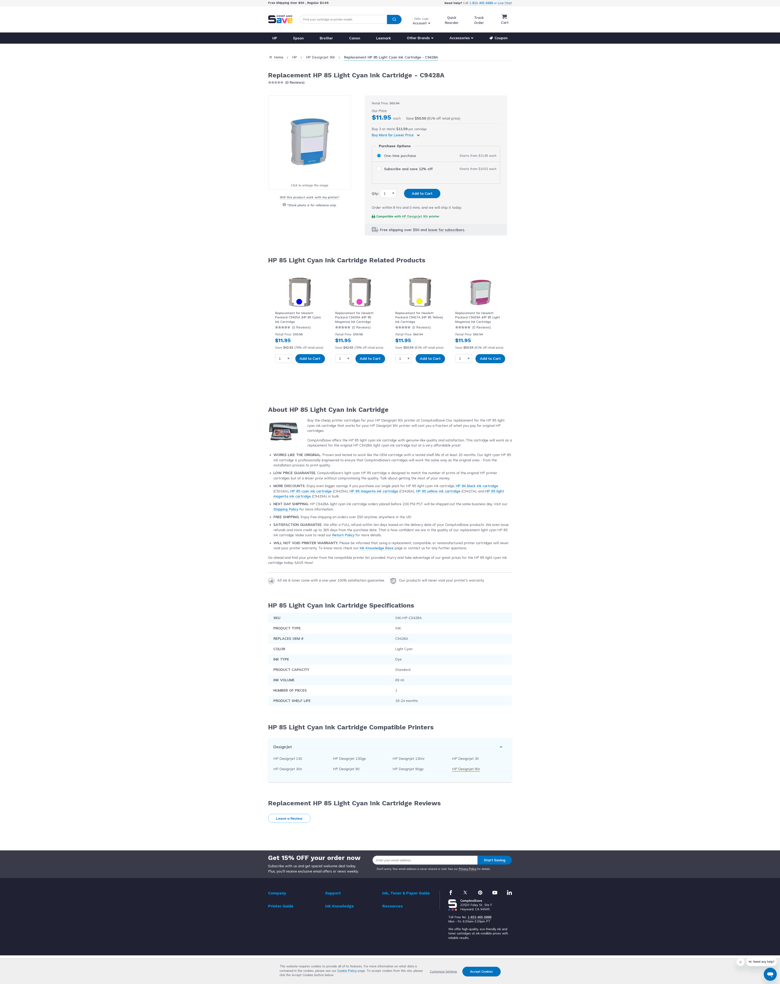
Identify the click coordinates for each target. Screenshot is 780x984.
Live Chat (505, 3)
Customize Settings (443, 971)
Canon (354, 38)
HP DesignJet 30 (465, 758)
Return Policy (343, 535)
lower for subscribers (446, 230)
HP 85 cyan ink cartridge (311, 491)
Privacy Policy (468, 868)
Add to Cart (310, 358)
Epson (298, 38)
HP (274, 38)
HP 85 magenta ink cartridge (374, 491)
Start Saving (494, 860)
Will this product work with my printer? (309, 197)
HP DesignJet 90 (346, 769)
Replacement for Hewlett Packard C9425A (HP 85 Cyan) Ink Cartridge (298, 317)
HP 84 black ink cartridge (477, 486)
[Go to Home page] (280, 19)
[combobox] (350, 19)
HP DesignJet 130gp (349, 758)
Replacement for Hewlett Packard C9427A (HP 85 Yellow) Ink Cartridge (419, 317)
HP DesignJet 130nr (409, 758)
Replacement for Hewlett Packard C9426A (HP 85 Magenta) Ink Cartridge (354, 317)
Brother (326, 38)
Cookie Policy (347, 971)
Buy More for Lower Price (393, 135)
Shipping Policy (285, 509)
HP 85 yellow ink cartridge (438, 491)
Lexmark (383, 38)
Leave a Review (289, 818)
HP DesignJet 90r (415, 216)
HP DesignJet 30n (287, 769)
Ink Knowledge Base (376, 548)
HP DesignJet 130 (287, 758)
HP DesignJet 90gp (408, 769)
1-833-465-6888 (481, 3)
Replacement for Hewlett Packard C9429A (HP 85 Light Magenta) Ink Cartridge (477, 317)
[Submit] (394, 19)
